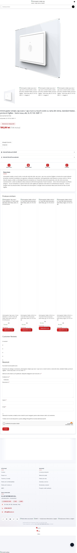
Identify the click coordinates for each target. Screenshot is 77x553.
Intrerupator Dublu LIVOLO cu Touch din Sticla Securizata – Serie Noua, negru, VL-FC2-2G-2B (65, 317)
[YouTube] (10, 519)
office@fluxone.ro (9, 512)
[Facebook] (3, 519)
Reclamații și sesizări (44, 485)
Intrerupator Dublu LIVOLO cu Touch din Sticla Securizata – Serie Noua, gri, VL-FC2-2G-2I (46, 316)
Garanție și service (43, 481)
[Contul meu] (71, 2)
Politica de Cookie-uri (6, 485)
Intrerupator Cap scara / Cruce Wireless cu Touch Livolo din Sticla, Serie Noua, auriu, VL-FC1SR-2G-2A (10, 317)
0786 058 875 (8, 508)
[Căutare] (73, 6)
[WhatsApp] (17, 519)
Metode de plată (43, 475)
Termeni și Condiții (5, 478)
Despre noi (4, 475)
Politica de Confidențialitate (7, 481)
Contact (3, 472)
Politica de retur (43, 478)
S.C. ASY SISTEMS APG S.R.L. (42, 524)
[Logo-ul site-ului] (38, 2)
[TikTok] (13, 519)
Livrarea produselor (44, 472)
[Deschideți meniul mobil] (1, 2)
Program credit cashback (45, 488)
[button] (8, 330)
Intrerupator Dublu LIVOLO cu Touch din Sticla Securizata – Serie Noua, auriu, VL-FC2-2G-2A (28, 317)
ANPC (2, 488)
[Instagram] (6, 519)
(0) (8, 323)
